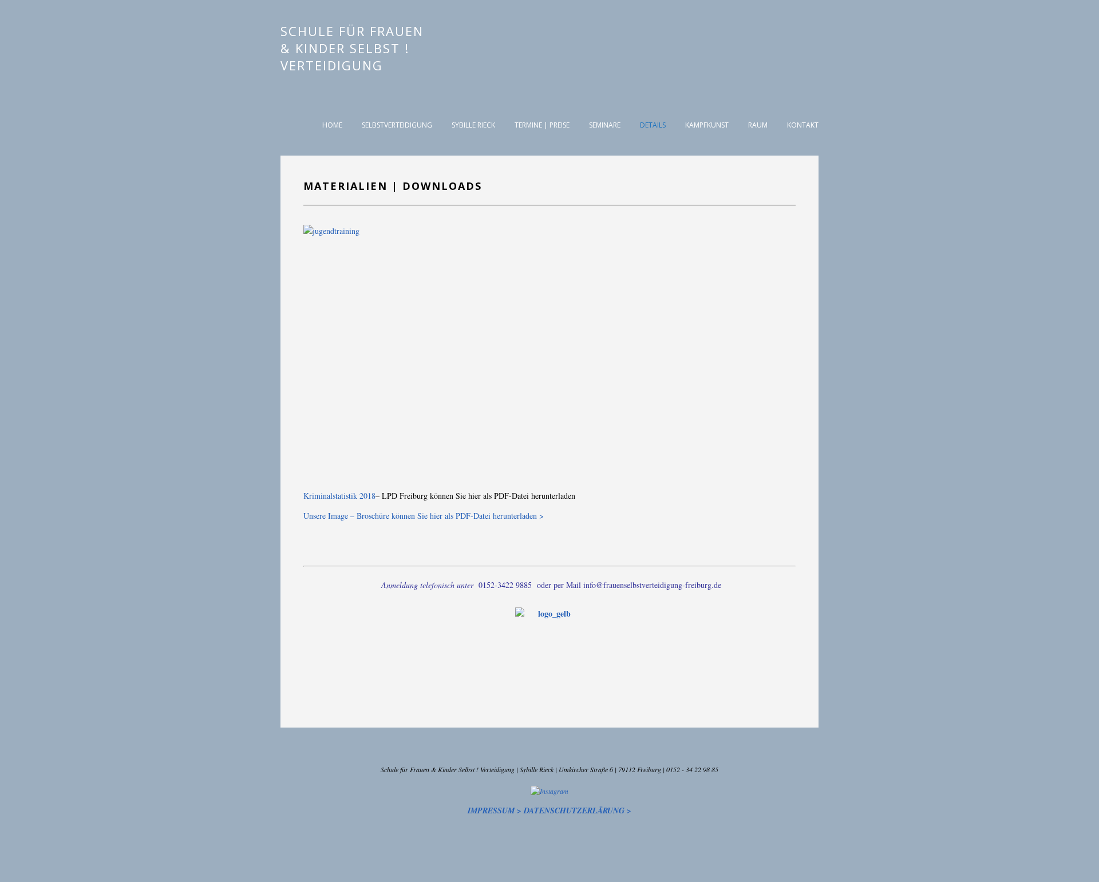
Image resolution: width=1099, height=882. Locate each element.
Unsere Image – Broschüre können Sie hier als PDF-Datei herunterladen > (423, 515)
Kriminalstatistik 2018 (339, 495)
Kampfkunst (707, 125)
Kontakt (803, 125)
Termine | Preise (542, 125)
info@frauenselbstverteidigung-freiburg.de (652, 584)
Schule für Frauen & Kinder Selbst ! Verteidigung (352, 48)
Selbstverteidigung (397, 125)
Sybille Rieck (473, 125)
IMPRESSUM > (494, 810)
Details (653, 125)
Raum (758, 125)
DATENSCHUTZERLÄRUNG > (577, 810)
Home (332, 125)
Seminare (604, 125)
